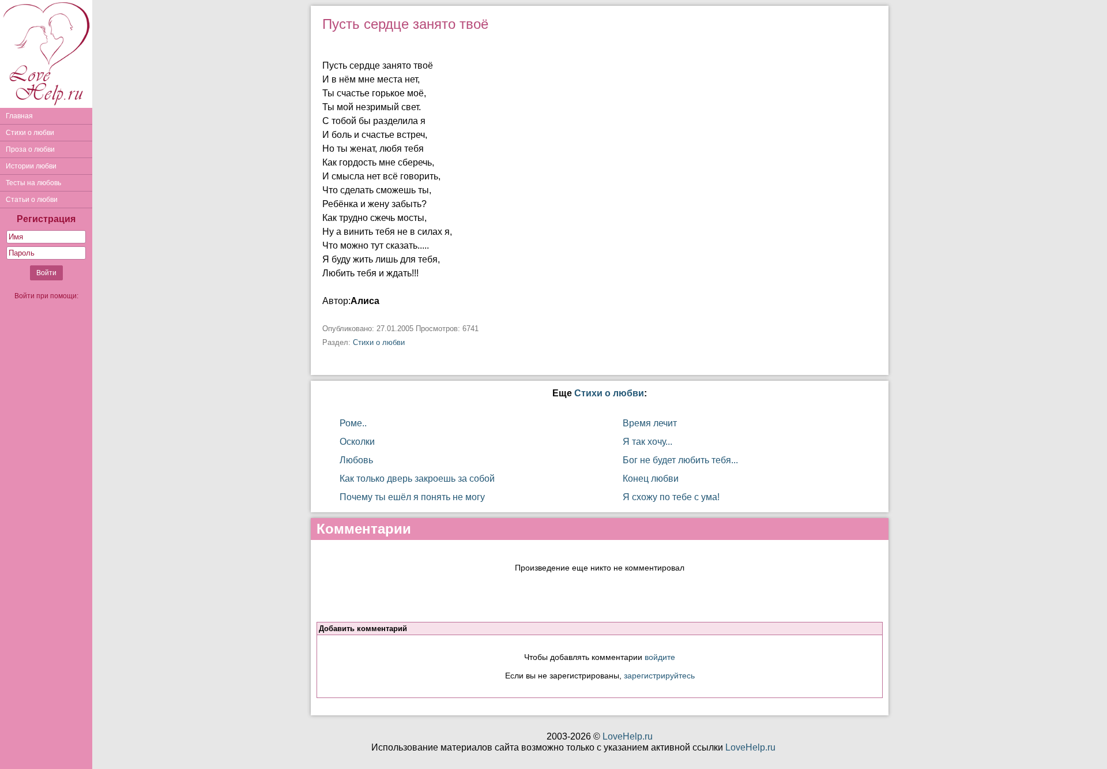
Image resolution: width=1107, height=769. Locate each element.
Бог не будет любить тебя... (680, 460)
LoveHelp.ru (628, 736)
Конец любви (651, 478)
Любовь (356, 460)
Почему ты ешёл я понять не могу (412, 497)
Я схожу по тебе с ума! (671, 497)
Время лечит (650, 423)
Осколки (357, 442)
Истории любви (31, 166)
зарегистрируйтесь (659, 675)
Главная (19, 116)
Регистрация (46, 219)
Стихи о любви (30, 133)
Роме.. (353, 423)
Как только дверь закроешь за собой (417, 478)
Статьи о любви (32, 200)
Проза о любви (30, 149)
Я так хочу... (647, 442)
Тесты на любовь (33, 183)
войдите (660, 657)
